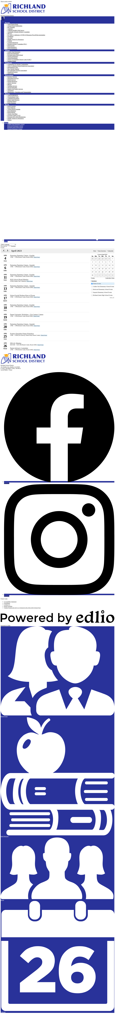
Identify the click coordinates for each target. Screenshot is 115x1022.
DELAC (9, 33)
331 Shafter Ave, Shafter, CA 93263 (10, 367)
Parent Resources (12, 47)
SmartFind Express (12, 72)
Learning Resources (12, 42)
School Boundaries (12, 58)
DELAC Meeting (15, 343)
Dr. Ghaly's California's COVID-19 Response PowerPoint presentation (26, 35)
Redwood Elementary (13, 53)
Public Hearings (11, 103)
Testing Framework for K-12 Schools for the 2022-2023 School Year (22, 608)
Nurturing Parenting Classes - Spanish (22, 265)
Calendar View (109, 278)
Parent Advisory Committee (19, 348)
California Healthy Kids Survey (15, 30)
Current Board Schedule (13, 109)
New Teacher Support (13, 69)
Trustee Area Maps (12, 114)
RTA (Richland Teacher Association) (17, 70)
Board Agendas (11, 106)
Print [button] (94, 251)
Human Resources (12, 81)
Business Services (12, 77)
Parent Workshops (12, 48)
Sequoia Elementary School (14, 129)
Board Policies (11, 112)
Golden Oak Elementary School (15, 124)
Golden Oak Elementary (13, 52)
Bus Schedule (11, 27)
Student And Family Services (15, 89)
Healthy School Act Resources (15, 39)
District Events (97, 283)
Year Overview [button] (102, 251)
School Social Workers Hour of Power (22, 295)
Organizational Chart (13, 97)
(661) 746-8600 (6, 368)
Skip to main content (6, 1)
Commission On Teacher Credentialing (17, 64)
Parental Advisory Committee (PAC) (17, 44)
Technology (10, 90)
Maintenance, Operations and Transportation (19, 92)
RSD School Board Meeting (19, 279)
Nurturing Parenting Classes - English (22, 255)
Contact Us (7, 604)
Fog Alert (9, 38)
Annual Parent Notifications (14, 26)
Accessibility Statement (10, 601)
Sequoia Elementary (12, 56)
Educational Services (13, 78)
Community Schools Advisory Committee (18, 32)
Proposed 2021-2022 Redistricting (16, 117)
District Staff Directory (13, 100)
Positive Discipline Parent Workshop (22, 333)
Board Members (11, 111)
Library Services (11, 83)
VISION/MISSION (12, 95)
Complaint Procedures (13, 98)
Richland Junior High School (15, 55)
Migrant (9, 84)
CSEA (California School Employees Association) (20, 66)
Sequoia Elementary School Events (102, 292)
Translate (13, 246)
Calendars (10, 29)
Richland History (12, 101)
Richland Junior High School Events (102, 295)
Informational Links (12, 67)
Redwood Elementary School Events (103, 289)
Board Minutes (11, 108)
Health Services (11, 80)
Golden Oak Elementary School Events (103, 286)
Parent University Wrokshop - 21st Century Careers (26, 314)
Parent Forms (10, 45)
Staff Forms (10, 73)
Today (93, 278)
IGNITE (9, 41)
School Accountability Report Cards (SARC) (19, 59)
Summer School (11, 61)
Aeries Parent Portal (12, 24)
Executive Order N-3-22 (13, 115)
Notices (9, 120)
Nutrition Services (12, 86)
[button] (7, 23)
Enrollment (10, 36)
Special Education (12, 87)
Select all (112, 297)
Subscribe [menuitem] (110, 251)
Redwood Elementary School (15, 126)
